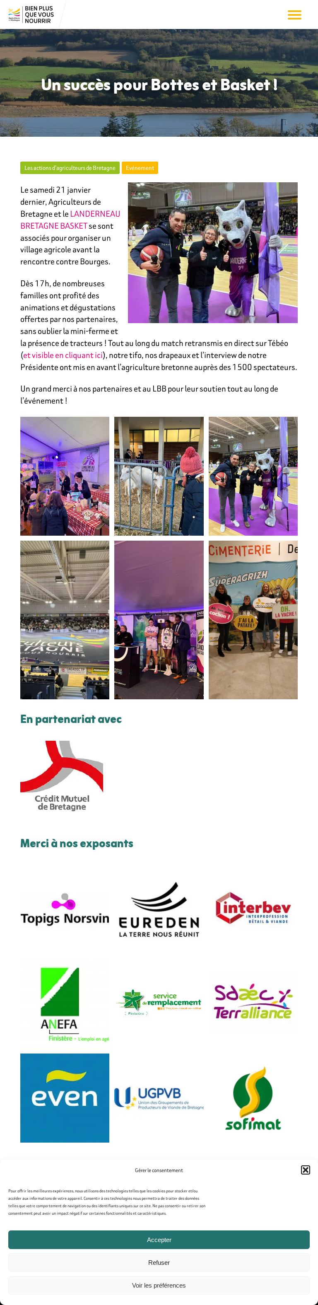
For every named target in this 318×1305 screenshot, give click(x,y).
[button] (305, 1170)
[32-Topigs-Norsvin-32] (64, 909)
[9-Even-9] (64, 1098)
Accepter (159, 1239)
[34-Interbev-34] (253, 909)
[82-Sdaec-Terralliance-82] (253, 1003)
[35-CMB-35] (61, 782)
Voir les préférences (159, 1285)
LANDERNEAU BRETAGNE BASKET (70, 220)
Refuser (159, 1262)
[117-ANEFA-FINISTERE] (64, 1003)
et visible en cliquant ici (63, 355)
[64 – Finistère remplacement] (158, 1003)
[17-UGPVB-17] (158, 1098)
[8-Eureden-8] (158, 909)
